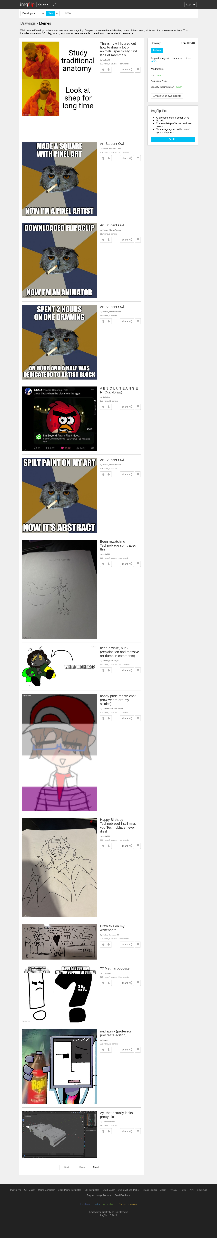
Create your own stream (167, 95)
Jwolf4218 (106, 554)
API (192, 1190)
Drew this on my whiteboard (112, 928)
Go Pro (173, 139)
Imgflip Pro (15, 1190)
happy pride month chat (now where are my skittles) (118, 700)
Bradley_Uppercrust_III (111, 935)
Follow (157, 50)
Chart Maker (109, 1190)
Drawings (27, 13)
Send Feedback (122, 1195)
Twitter (96, 1204)
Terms (183, 1190)
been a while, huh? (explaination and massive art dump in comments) (119, 652)
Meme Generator (46, 1190)
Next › (96, 1167)
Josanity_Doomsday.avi (166, 87)
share (125, 69)
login (153, 61)
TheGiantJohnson (109, 1122)
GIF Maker (29, 1190)
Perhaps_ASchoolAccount (112, 148)
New (50, 13)
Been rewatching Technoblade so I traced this (118, 545)
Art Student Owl (112, 144)
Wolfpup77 (106, 60)
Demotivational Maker (128, 1190)
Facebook (85, 1204)
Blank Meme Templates (69, 1190)
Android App (109, 1204)
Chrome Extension (128, 1204)
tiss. (157, 75)
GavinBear (106, 397)
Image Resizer (150, 1190)
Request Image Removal (99, 1195)
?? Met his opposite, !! (117, 968)
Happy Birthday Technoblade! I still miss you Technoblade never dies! (118, 825)
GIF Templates (92, 1190)
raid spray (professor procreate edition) (115, 1033)
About (163, 1190)
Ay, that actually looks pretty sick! (116, 1115)
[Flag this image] (138, 70)
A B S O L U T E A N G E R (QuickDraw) (119, 390)
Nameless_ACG (159, 81)
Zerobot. (105, 1040)
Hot (42, 13)
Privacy (173, 1190)
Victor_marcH (107, 973)
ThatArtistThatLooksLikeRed (113, 709)
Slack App (202, 1190)
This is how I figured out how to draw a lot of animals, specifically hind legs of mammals (118, 49)
